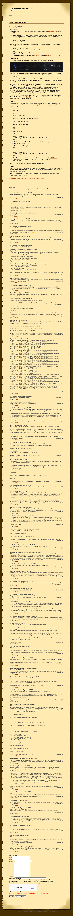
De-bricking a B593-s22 (21, 9)
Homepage (11, 861)
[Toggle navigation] (10, 16)
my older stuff (15, 98)
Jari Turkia (13, 178)
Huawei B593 (20, 178)
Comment (11, 876)
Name (10, 857)
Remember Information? (16, 892)
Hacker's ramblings (17, 11)
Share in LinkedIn (40, 178)
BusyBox (28, 97)
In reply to (11, 878)
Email (10, 859)
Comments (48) (31, 178)
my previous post (52, 31)
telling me (36, 55)
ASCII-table (53, 158)
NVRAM (47, 55)
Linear (39, 188)
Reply (16, 198)
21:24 (26, 178)
